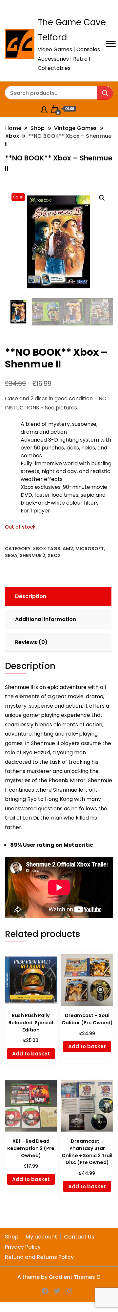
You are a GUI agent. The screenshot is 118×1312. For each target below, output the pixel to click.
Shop (12, 1236)
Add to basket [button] (31, 1053)
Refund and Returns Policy (39, 1257)
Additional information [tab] (45, 619)
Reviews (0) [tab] (31, 642)
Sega (11, 555)
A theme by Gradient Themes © (59, 1277)
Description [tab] (30, 596)
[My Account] (44, 109)
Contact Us (79, 1236)
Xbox (39, 548)
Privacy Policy (23, 1247)
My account (41, 1236)
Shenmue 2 (32, 555)
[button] (102, 198)
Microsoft (89, 548)
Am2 (68, 548)
